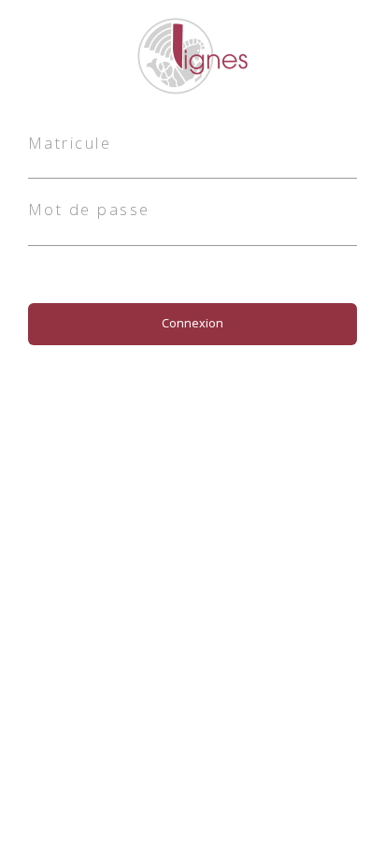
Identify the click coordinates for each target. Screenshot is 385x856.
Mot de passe (89, 209)
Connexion (192, 322)
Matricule (69, 142)
